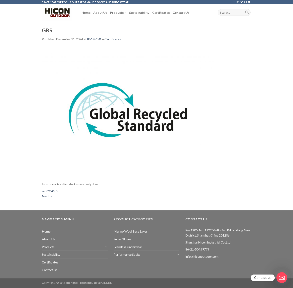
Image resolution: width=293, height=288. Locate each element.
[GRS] (128, 111)
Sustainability (139, 12)
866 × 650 (94, 39)
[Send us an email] (245, 2)
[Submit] (247, 12)
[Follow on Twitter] (241, 2)
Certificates (161, 12)
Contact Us (181, 12)
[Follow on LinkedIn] (249, 2)
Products (117, 12)
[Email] (281, 277)
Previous (50, 191)
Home (86, 12)
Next (47, 196)
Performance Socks (127, 254)
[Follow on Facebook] (234, 2)
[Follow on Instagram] (238, 2)
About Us (100, 12)
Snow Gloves (122, 239)
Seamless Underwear (128, 247)
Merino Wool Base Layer (130, 231)
